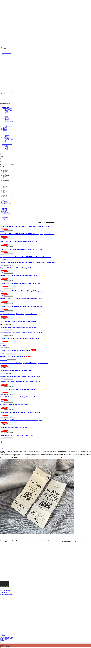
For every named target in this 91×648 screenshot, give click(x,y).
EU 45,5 (5, 196)
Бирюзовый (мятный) (8, 172)
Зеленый (6, 179)
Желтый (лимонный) (8, 177)
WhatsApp (6, 637)
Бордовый (6, 174)
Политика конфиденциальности (7, 594)
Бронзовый (6, 175)
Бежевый (6, 170)
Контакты (4, 51)
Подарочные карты (6, 53)
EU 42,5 (5, 191)
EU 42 (5, 190)
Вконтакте (10, 637)
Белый (5, 171)
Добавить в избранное (8, 231)
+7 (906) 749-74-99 (4, 592)
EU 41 (5, 187)
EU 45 (5, 195)
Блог (3, 54)
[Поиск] (12, 198)
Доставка (4, 50)
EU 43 (5, 192)
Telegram (2, 637)
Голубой (5, 176)
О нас (3, 49)
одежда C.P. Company (28, 457)
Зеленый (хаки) (7, 180)
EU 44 (5, 194)
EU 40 (5, 186)
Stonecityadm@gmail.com (5, 590)
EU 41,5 (5, 189)
